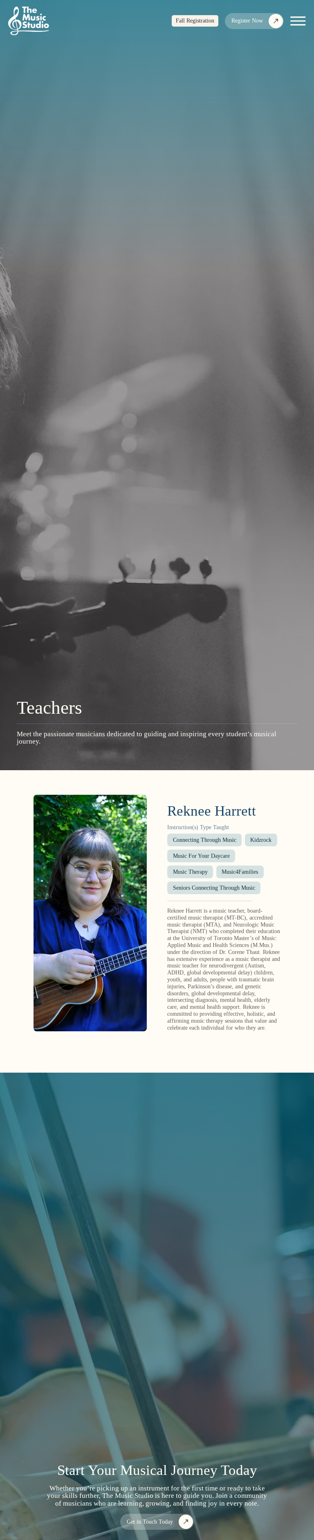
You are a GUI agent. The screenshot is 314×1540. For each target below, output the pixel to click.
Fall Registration (195, 21)
